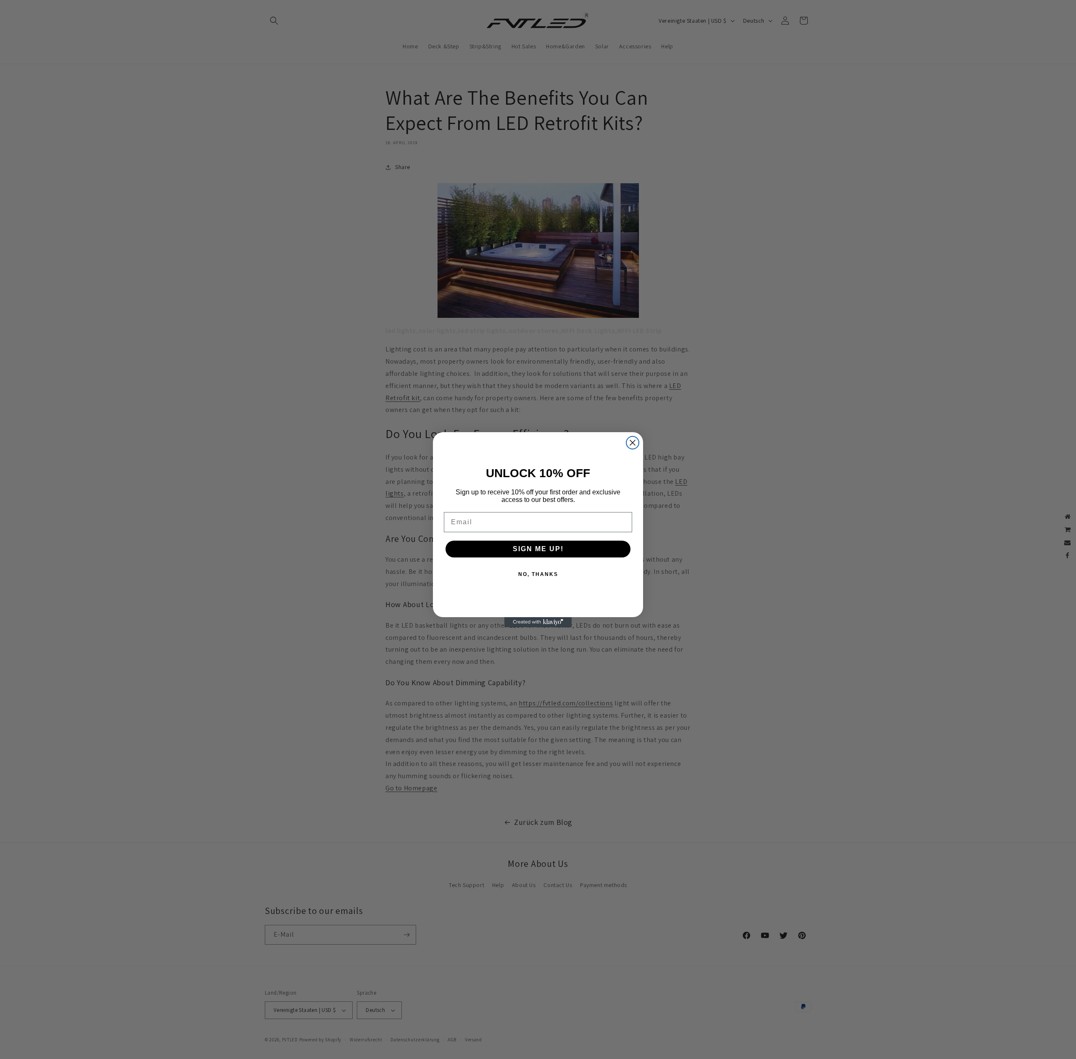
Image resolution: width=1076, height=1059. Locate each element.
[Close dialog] (632, 442)
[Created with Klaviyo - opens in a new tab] (538, 622)
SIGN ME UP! (538, 548)
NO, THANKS (538, 574)
